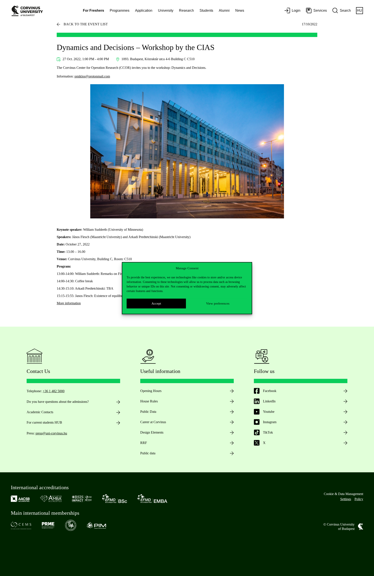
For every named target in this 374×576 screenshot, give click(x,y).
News (239, 10)
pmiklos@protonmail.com (92, 76)
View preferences (217, 303)
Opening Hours (150, 391)
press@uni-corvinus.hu (51, 433)
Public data (147, 453)
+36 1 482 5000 (53, 391)
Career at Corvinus (153, 422)
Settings (345, 499)
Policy (359, 499)
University (165, 10)
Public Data (148, 411)
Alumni (224, 10)
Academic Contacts (40, 412)
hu (359, 10)
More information (69, 303)
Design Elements (151, 432)
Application (143, 10)
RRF (143, 443)
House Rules (149, 401)
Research (186, 10)
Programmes (119, 10)
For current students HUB (44, 422)
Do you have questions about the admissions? (58, 401)
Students (206, 10)
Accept (156, 303)
